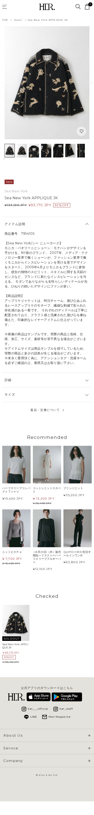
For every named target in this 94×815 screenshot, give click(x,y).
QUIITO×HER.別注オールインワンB (77, 553)
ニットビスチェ (12, 552)
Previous (2, 82)
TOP (5, 19)
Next (91, 82)
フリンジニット (73, 488)
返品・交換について (45, 410)
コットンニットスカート (47, 489)
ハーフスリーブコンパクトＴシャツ (16, 489)
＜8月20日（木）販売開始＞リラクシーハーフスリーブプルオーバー (47, 557)
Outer (18, 19)
